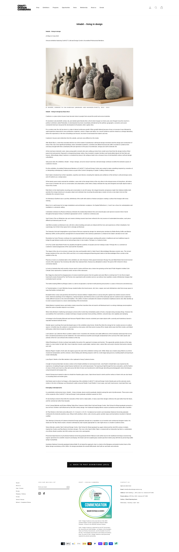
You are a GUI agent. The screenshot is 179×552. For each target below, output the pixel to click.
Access (18, 496)
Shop (37, 7)
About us (93, 7)
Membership (84, 7)
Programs (55, 7)
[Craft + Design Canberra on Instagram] (39, 493)
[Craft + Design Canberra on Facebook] (44, 493)
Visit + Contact (19, 488)
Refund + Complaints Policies (23, 502)
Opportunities (66, 7)
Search (18, 482)
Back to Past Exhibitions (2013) (91, 464)
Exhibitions (46, 7)
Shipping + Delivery (21, 493)
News (75, 7)
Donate (102, 7)
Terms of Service (20, 499)
